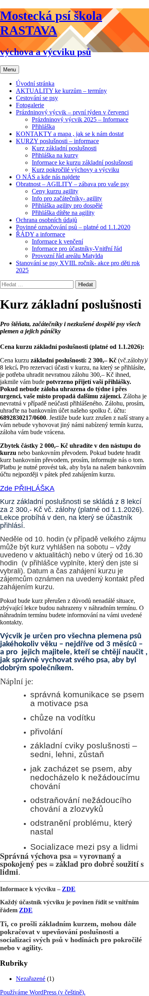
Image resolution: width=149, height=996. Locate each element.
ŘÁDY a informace (40, 234)
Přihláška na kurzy (55, 155)
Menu (9, 70)
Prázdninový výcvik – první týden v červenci (72, 112)
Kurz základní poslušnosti (64, 148)
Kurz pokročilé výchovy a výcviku (75, 169)
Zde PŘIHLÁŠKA (27, 488)
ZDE (68, 889)
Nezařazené (30, 978)
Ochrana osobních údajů (46, 220)
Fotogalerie (30, 105)
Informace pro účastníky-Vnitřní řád (77, 248)
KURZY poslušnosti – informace (57, 141)
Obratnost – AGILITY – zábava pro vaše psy (72, 184)
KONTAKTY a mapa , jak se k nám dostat (70, 133)
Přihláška (43, 126)
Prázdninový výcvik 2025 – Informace (80, 119)
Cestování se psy (37, 97)
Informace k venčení (57, 241)
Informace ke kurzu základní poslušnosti (82, 162)
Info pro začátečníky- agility (67, 198)
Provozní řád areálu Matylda (67, 255)
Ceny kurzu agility (55, 191)
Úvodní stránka (35, 83)
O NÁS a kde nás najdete (48, 176)
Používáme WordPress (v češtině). (42, 992)
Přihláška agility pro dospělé (67, 205)
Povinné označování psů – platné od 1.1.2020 (73, 227)
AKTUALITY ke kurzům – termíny (61, 90)
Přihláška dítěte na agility (63, 212)
